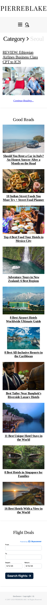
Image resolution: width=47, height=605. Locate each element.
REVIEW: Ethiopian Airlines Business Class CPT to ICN (20, 57)
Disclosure (17, 596)
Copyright (27, 596)
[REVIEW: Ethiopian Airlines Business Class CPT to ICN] (23, 81)
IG (33, 596)
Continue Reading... (23, 100)
